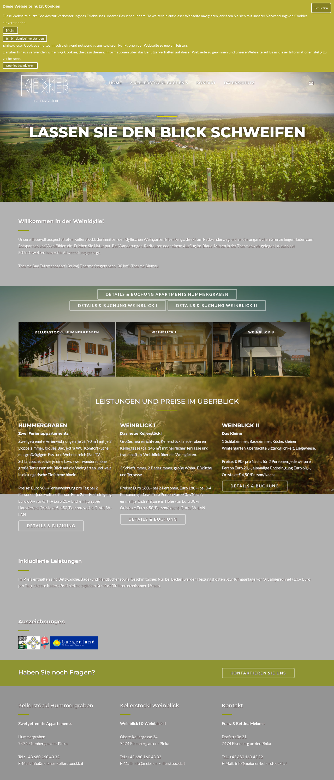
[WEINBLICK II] (261, 349)
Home (115, 82)
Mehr (10, 30)
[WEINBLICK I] (164, 349)
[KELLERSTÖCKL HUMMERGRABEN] (67, 349)
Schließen (321, 8)
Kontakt (206, 82)
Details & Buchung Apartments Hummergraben (167, 294)
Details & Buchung (51, 525)
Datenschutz (239, 82)
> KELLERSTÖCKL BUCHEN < (159, 82)
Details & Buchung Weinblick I (118, 305)
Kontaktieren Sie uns (258, 673)
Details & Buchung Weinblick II (217, 305)
